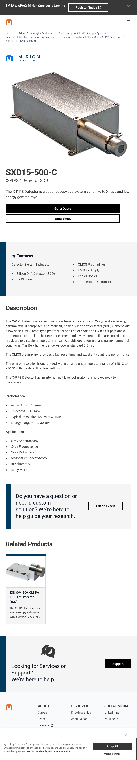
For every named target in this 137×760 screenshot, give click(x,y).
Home (9, 33)
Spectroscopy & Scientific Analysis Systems (82, 33)
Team (41, 719)
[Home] (9, 21)
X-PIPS (9, 40)
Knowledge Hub (81, 712)
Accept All (112, 746)
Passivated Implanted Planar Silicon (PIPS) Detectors (91, 37)
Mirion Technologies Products (35, 33)
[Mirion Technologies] (68, 58)
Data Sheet (63, 219)
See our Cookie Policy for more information (48, 751)
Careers (42, 712)
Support (118, 664)
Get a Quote (62, 208)
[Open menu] (128, 22)
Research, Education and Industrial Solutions (30, 37)
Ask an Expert (105, 506)
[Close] (126, 735)
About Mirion (79, 719)
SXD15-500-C (28, 40)
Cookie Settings (112, 754)
